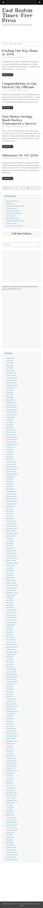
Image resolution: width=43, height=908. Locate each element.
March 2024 (10, 430)
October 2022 (10, 471)
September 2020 (11, 533)
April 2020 (9, 546)
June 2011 (9, 808)
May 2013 (9, 751)
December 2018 (11, 585)
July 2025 (9, 390)
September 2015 (11, 682)
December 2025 (11, 378)
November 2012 (11, 766)
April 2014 (9, 724)
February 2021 (11, 521)
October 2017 (10, 620)
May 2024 (9, 425)
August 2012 (10, 773)
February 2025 (11, 402)
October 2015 (10, 679)
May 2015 (9, 691)
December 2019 (11, 556)
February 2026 (11, 373)
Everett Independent (13, 211)
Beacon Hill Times (12, 201)
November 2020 (11, 528)
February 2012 (11, 788)
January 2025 (10, 405)
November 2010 (11, 825)
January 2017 (10, 642)
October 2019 (10, 560)
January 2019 (10, 583)
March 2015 (10, 696)
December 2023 (11, 437)
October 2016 (10, 649)
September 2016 (11, 652)
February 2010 (11, 847)
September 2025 (11, 385)
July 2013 (9, 746)
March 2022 (10, 489)
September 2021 (11, 504)
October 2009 (10, 857)
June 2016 (9, 659)
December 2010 (11, 822)
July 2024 (9, 420)
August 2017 (10, 625)
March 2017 (10, 637)
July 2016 (9, 657)
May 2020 (9, 543)
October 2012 (10, 768)
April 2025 (9, 397)
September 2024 (11, 415)
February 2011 (11, 817)
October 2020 (10, 531)
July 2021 (9, 509)
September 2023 (11, 444)
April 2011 (9, 813)
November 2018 (11, 588)
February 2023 (11, 462)
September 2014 (11, 711)
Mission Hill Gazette (12, 218)
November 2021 (11, 499)
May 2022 (9, 484)
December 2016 (11, 644)
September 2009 (11, 860)
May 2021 (9, 514)
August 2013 (10, 743)
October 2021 (10, 501)
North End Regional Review (15, 221)
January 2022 (10, 494)
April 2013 (9, 753)
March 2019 (10, 578)
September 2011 (11, 800)
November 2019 (11, 558)
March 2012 (10, 785)
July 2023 (9, 449)
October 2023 (10, 442)
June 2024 (9, 422)
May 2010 (9, 840)
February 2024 (11, 432)
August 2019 (10, 565)
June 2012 (9, 778)
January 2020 (10, 553)
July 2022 (9, 479)
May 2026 (9, 365)
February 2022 (11, 491)
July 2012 (9, 775)
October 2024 (10, 412)
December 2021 (11, 496)
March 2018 (10, 607)
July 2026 (9, 360)
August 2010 (10, 832)
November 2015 (11, 677)
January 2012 (10, 790)
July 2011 (9, 805)
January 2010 (10, 850)
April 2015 (9, 694)
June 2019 (9, 570)
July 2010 (9, 835)
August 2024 (10, 417)
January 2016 (10, 672)
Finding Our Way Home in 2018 (20, 52)
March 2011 (10, 815)
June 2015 (9, 689)
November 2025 (11, 380)
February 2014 (11, 728)
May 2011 (9, 810)
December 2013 (11, 733)
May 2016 (9, 662)
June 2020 (9, 541)
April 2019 (9, 575)
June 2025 (9, 392)
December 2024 (11, 407)
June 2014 (9, 719)
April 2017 (9, 635)
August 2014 (10, 714)
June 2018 (9, 600)
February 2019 (11, 580)
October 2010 (10, 827)
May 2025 (9, 395)
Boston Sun (10, 203)
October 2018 (10, 590)
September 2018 (11, 593)
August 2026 (10, 358)
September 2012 (11, 771)
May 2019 (9, 573)
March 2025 (10, 400)
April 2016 (9, 664)
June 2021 (9, 511)
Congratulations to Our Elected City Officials (19, 85)
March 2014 (10, 726)
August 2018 (10, 595)
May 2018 (9, 603)
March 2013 (10, 756)
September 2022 (11, 474)
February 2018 (11, 610)
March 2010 (10, 845)
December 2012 (11, 763)
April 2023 (9, 457)
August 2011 (10, 803)
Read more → (7, 75)
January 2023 (10, 464)
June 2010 (9, 837)
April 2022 (9, 486)
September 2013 (11, 741)
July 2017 (9, 627)
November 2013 (11, 736)
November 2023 (11, 439)
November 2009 (11, 854)
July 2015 (9, 687)
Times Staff (7, 57)
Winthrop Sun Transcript (14, 226)
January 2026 (10, 375)
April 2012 (9, 783)
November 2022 (11, 469)
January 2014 (10, 731)
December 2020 (11, 526)
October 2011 (10, 798)
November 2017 (11, 617)
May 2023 (9, 454)
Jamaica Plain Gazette (13, 213)
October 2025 (10, 383)
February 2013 (11, 758)
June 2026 (9, 363)
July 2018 (9, 597)
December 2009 (11, 852)
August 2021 (10, 506)
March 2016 (10, 667)
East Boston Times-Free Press (17, 15)
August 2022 (10, 476)
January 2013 (10, 761)
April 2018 (9, 605)
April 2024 (9, 427)
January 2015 (10, 701)
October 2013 (10, 738)
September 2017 (11, 622)
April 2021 (9, 516)
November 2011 (11, 795)
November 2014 (11, 706)
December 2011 (11, 793)
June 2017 (9, 630)
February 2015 (11, 699)
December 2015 (11, 674)
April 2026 (9, 368)
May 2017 (9, 632)
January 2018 (10, 612)
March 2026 (10, 370)
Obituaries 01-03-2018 (20, 155)
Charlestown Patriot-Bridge (15, 206)
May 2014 (9, 721)
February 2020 (11, 551)
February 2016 (11, 669)
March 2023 (10, 459)
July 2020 (9, 538)
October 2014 (10, 709)
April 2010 (9, 842)
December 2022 (11, 467)
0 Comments (24, 57)
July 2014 (9, 716)
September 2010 (11, 830)
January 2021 (10, 523)
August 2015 (10, 684)
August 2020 (10, 536)
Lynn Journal (10, 216)
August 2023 (10, 447)
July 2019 (9, 568)
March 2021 (10, 518)
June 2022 (9, 481)
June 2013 (9, 748)
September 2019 (11, 563)
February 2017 (11, 640)
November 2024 (11, 410)
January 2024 (10, 434)
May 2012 (9, 780)
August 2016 (10, 654)
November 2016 (11, 647)
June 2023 (9, 452)
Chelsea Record (11, 208)
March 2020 (10, 548)
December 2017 (11, 615)
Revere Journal (11, 223)
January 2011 (10, 820)
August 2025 (10, 387)
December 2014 (11, 704)
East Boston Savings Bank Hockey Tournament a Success (19, 120)
